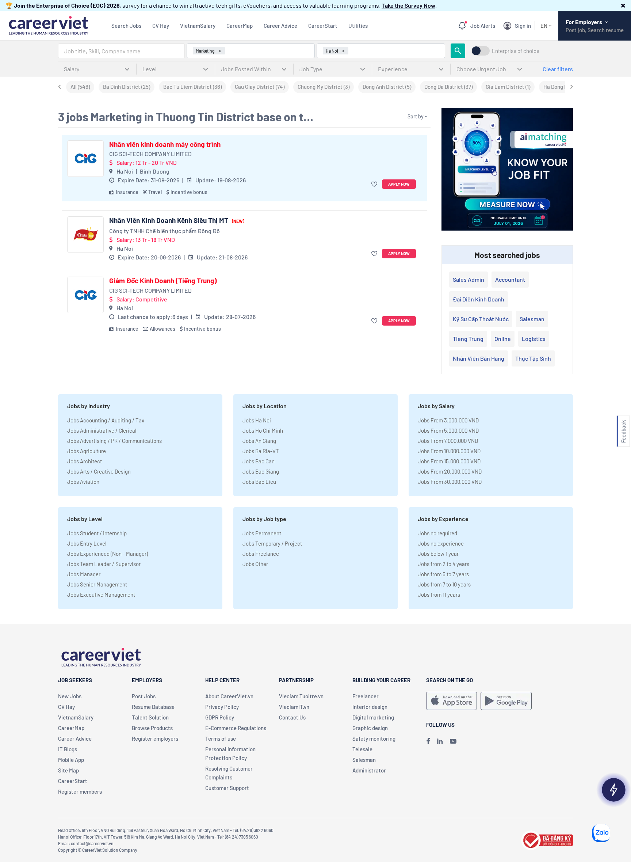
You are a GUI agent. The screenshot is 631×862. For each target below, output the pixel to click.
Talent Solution (150, 717)
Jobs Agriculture (86, 451)
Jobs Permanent (261, 533)
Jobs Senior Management (97, 584)
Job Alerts (482, 25)
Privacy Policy (222, 706)
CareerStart (322, 25)
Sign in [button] (523, 25)
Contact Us (292, 717)
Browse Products (152, 728)
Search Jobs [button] (126, 25)
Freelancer (365, 696)
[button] (623, 5)
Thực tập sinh (533, 358)
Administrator (369, 770)
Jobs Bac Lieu (259, 481)
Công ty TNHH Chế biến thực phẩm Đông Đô (164, 230)
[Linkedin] (440, 741)
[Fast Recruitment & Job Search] (48, 24)
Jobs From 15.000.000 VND (449, 461)
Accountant (510, 279)
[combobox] (121, 50)
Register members (80, 791)
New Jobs (69, 696)
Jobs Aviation (83, 481)
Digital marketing (373, 717)
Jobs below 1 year (438, 553)
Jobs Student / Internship (97, 533)
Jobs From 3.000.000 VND (448, 420)
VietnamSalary (197, 25)
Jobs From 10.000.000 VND (449, 451)
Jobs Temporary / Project (272, 543)
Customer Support (227, 788)
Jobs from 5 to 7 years (443, 574)
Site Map (68, 770)
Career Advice (280, 25)
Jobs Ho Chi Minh (262, 430)
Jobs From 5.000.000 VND (448, 430)
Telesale (362, 749)
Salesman (532, 318)
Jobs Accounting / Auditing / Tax (105, 420)
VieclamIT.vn (294, 706)
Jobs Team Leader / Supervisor (104, 564)
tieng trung (468, 338)
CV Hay (160, 25)
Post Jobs (144, 696)
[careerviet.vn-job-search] (451, 701)
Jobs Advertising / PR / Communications (114, 440)
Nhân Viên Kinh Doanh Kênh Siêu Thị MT (176, 220)
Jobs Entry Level (86, 543)
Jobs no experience (441, 543)
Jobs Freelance (260, 553)
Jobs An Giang (259, 440)
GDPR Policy (219, 717)
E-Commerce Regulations (235, 728)
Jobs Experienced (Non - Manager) (107, 553)
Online (502, 338)
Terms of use (220, 738)
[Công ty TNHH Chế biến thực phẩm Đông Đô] (85, 234)
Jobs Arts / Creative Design (99, 471)
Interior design (369, 706)
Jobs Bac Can (258, 461)
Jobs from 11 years (439, 594)
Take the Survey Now (408, 5)
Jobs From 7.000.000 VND (448, 440)
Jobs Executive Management (101, 594)
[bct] (547, 839)
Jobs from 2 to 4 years (443, 564)
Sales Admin (468, 279)
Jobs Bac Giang (260, 471)
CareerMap (239, 25)
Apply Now (399, 184)
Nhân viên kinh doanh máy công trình (165, 144)
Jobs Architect (84, 461)
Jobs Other (255, 564)
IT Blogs (67, 749)
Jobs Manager (83, 574)
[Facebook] (428, 741)
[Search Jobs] (458, 50)
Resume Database (153, 706)
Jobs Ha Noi (256, 420)
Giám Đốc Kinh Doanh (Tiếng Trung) (163, 281)
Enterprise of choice (515, 51)
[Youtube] (453, 741)
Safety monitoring (373, 738)
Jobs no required (437, 533)
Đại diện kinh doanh (478, 299)
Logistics (534, 338)
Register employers (155, 738)
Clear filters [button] (558, 68)
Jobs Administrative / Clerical (101, 430)
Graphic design (370, 728)
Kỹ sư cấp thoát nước (481, 318)
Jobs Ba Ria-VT (260, 451)
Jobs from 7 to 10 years (444, 584)
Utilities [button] (358, 25)
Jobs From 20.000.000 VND (450, 471)
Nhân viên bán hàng (478, 358)
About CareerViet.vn (229, 696)
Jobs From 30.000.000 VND (450, 481)
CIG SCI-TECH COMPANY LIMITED (150, 153)
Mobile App (71, 759)
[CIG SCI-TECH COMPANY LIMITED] (85, 158)
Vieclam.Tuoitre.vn (301, 696)
